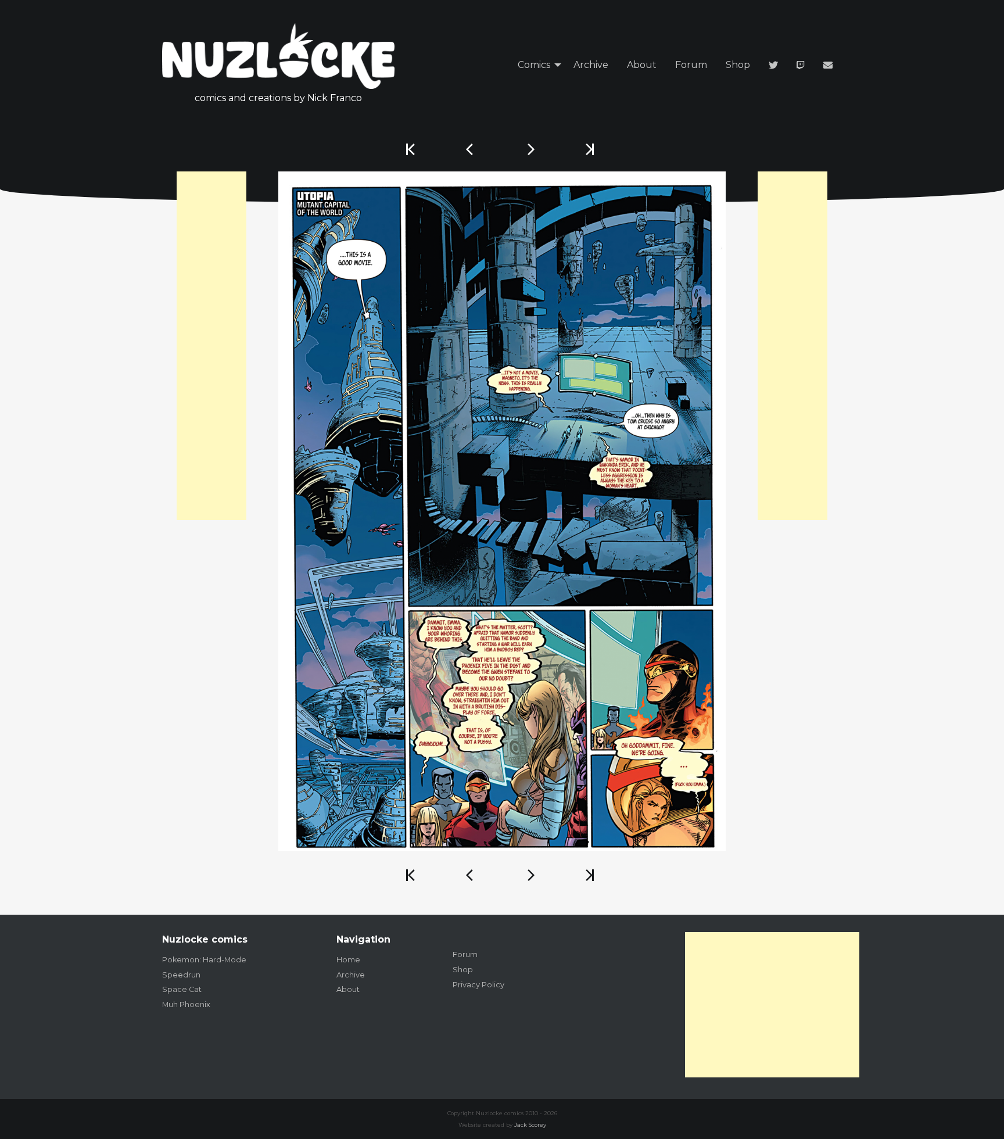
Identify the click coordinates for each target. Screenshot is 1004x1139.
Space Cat (182, 989)
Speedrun (181, 974)
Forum (691, 64)
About (642, 64)
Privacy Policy (478, 984)
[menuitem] (536, 65)
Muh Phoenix (186, 1004)
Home (348, 959)
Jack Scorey (530, 1125)
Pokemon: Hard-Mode (204, 959)
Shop (738, 64)
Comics (534, 64)
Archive (590, 64)
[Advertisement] (211, 345)
